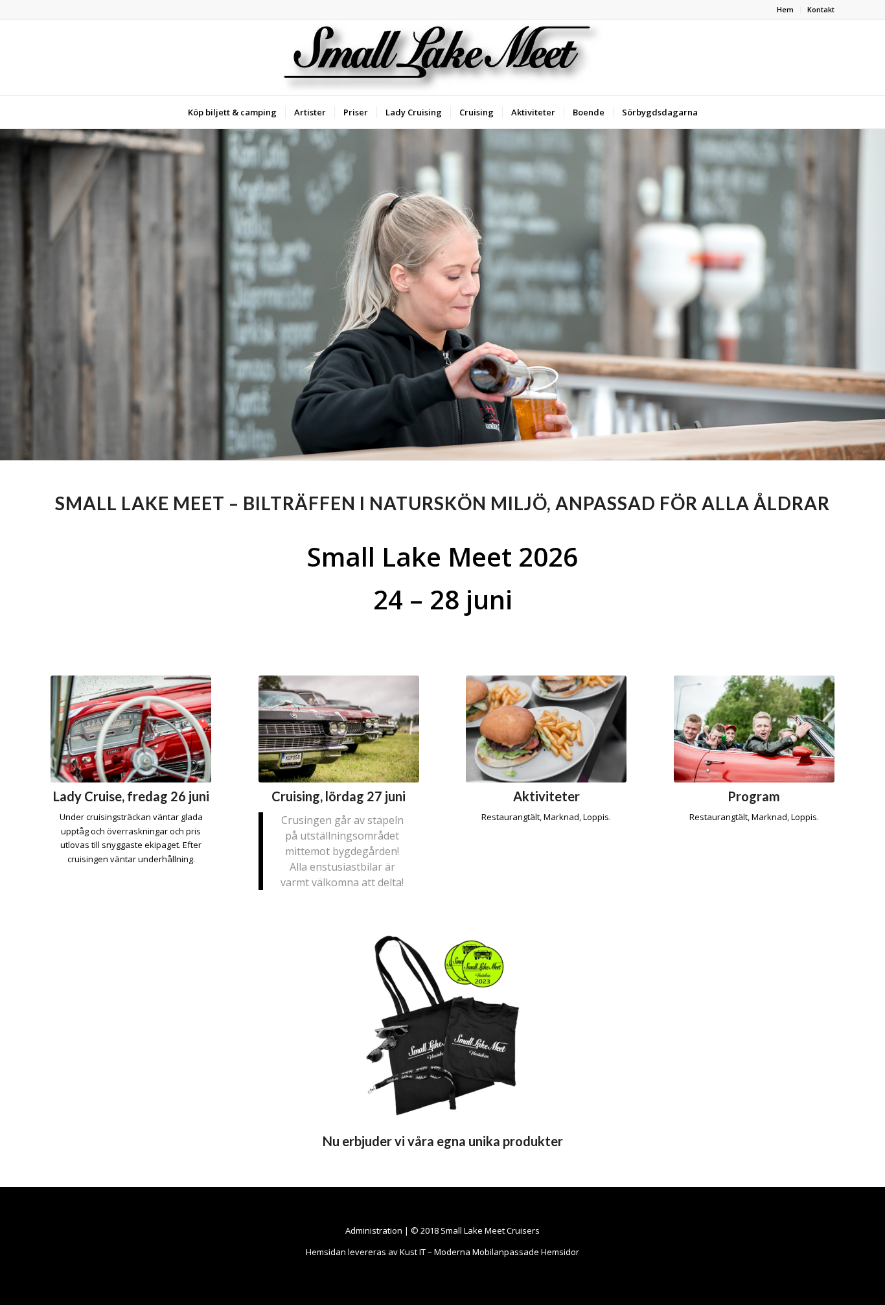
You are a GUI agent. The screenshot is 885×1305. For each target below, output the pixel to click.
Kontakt (820, 9)
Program (754, 796)
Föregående (11, 294)
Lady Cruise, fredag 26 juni (131, 796)
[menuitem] (785, 9)
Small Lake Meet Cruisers (490, 1230)
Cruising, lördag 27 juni (338, 796)
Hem (785, 9)
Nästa (873, 294)
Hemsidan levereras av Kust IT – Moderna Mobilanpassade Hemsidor (442, 1252)
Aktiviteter (546, 796)
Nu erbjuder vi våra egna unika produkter (443, 1141)
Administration (373, 1230)
